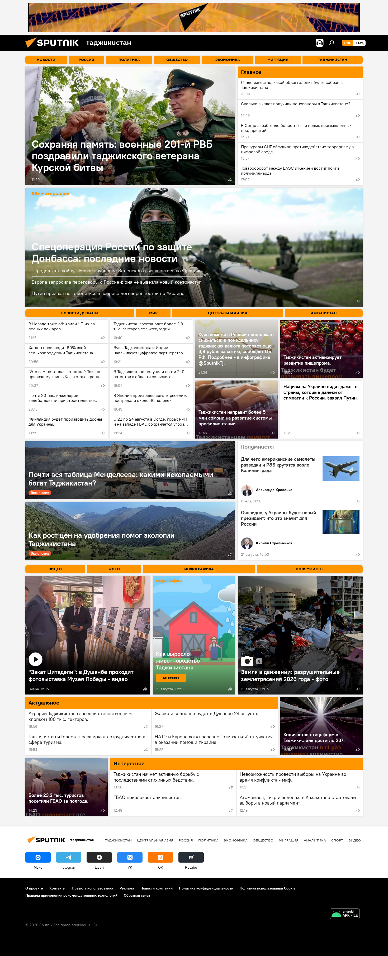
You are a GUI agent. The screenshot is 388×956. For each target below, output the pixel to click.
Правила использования (92, 888)
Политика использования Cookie (268, 888)
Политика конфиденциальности (206, 888)
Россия (186, 840)
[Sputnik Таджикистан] (54, 49)
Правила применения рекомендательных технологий (71, 895)
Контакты (57, 888)
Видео (354, 840)
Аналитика (315, 840)
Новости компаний (156, 888)
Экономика (236, 840)
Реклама (127, 888)
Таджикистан (118, 840)
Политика (208, 840)
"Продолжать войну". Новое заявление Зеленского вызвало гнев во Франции (117, 271)
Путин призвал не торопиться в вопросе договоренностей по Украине (108, 293)
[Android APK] (345, 914)
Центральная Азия (155, 840)
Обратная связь (137, 895)
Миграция (289, 840)
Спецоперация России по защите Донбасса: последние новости (112, 252)
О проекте (34, 888)
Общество (263, 840)
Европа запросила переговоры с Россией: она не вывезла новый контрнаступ (117, 282)
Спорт (337, 840)
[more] (230, 179)
